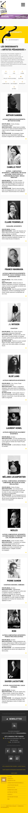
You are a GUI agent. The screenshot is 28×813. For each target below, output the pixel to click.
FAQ (8, 799)
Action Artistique (12, 796)
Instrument (14, 83)
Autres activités (12, 792)
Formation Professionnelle (15, 782)
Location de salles (12, 785)
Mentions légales (11, 806)
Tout (5, 73)
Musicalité (22, 83)
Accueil (9, 776)
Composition (5, 83)
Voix (14, 73)
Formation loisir (12, 789)
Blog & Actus (11, 787)
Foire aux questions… (21, 733)
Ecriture (20, 78)
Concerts (10, 778)
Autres (14, 88)
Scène (22, 73)
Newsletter (15, 719)
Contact (10, 794)
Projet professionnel (10, 78)
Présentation (11, 780)
